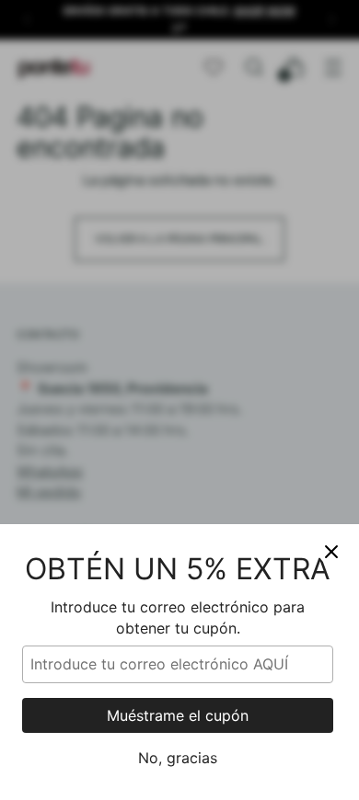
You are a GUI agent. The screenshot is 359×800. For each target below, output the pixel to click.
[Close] (331, 552)
